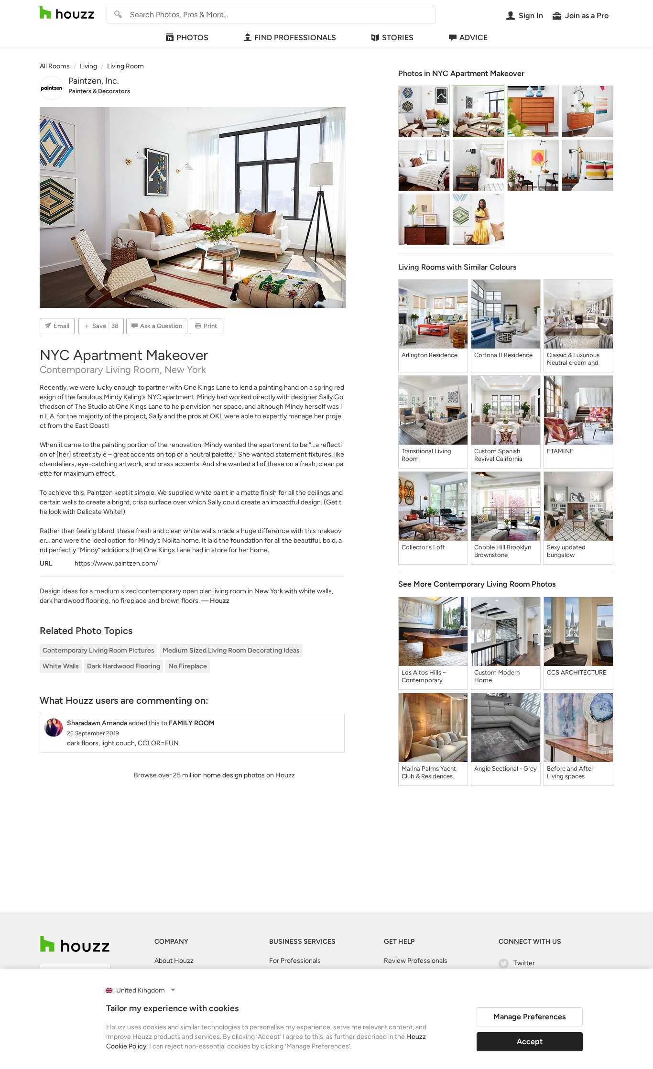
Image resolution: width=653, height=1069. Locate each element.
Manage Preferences (529, 1016)
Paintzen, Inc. (93, 81)
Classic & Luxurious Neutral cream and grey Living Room (573, 359)
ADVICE (473, 37)
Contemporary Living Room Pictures (98, 650)
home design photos (234, 775)
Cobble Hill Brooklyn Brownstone (502, 551)
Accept (530, 1041)
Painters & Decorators (99, 91)
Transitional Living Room (426, 454)
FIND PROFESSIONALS (295, 37)
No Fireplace (187, 666)
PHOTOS (192, 37)
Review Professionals (415, 961)
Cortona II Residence (503, 355)
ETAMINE (560, 451)
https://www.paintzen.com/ (116, 563)
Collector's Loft (423, 547)
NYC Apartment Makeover (478, 73)
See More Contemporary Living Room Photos (476, 584)
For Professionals (295, 961)
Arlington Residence (429, 355)
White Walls (61, 666)
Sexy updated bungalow (566, 551)
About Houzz (174, 961)
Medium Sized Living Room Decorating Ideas (231, 650)
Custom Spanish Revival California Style (498, 455)
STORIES (398, 37)
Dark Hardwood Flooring (123, 666)
